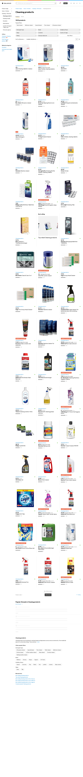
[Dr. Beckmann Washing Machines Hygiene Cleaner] (70, 367)
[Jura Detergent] (25, 126)
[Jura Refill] (70, 58)
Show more (48, 594)
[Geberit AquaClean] (70, 538)
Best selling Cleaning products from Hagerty (25, 696)
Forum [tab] (22, 16)
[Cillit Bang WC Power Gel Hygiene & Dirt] (70, 401)
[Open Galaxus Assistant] (71, 3)
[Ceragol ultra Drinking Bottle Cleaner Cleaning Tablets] (48, 160)
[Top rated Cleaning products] (48, 226)
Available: (28, 39)
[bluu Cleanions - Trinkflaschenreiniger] (25, 230)
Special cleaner (38, 25)
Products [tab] (18, 16)
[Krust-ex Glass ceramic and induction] (25, 333)
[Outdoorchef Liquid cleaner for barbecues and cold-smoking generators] (70, 299)
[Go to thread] (48, 610)
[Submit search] (17, 3)
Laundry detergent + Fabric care (7, 26)
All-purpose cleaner (56, 25)
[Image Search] (55, 3)
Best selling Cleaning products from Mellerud (25, 694)
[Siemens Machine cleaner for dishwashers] (48, 333)
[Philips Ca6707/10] (25, 435)
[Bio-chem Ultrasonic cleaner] (25, 92)
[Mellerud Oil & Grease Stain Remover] (25, 367)
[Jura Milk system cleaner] (48, 265)
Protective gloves (7, 30)
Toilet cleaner (20, 25)
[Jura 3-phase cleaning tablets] (48, 58)
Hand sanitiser (6, 23)
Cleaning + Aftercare (6, 13)
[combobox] (21, 39)
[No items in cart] (80, 3)
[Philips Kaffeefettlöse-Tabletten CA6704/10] (25, 194)
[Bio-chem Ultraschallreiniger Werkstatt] (48, 538)
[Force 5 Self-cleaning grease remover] (48, 401)
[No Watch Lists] (77, 3)
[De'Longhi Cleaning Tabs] (70, 194)
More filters (70, 35)
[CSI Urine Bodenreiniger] (48, 367)
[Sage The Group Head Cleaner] (25, 299)
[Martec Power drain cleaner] (70, 469)
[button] (34, 65)
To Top (79, 594)
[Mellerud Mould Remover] (70, 504)
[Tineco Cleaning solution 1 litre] (25, 401)
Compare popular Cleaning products (23, 697)
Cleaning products (7, 16)
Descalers (5, 21)
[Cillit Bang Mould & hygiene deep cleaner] (48, 194)
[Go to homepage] (6, 3)
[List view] (79, 39)
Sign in (65, 3)
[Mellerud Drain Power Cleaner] (48, 572)
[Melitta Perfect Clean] (70, 572)
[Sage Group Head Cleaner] (70, 265)
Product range (5, 8)
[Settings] (60, 3)
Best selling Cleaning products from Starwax (25, 692)
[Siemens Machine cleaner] (25, 160)
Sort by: (17, 39)
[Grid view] (76, 39)
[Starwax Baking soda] (48, 435)
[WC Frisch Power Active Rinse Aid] (25, 538)
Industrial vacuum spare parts (7, 50)
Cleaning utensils (6, 18)
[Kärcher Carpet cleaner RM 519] (70, 435)
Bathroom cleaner (29, 25)
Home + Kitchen (5, 11)
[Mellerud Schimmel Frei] (25, 572)
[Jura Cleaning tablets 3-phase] (25, 58)
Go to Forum (18, 604)
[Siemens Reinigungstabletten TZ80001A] (70, 230)
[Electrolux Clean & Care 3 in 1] (25, 265)
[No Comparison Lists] (74, 3)
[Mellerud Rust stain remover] (70, 333)
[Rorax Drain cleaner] (48, 469)
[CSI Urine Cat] (25, 469)
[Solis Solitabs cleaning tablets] (70, 126)
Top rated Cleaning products (22, 691)
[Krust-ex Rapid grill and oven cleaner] (48, 92)
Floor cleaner (47, 25)
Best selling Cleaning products (22, 689)
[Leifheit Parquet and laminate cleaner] (70, 92)
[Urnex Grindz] (70, 160)
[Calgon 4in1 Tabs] (25, 504)
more (38, 655)
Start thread (77, 603)
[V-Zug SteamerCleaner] (48, 126)
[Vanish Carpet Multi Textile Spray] (48, 504)
